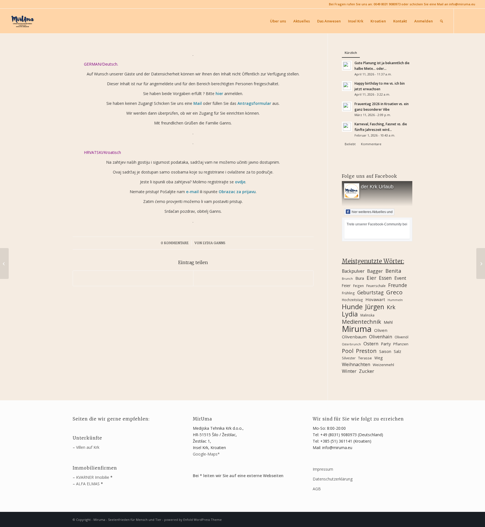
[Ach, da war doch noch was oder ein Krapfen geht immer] (4, 263)
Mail (197, 103)
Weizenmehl (383, 364)
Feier (346, 285)
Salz (397, 351)
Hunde (352, 306)
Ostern (370, 343)
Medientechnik (361, 321)
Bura (359, 278)
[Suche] (441, 21)
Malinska (367, 315)
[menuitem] (278, 21)
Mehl (388, 322)
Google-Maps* (206, 454)
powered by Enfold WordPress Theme (193, 519)
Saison (385, 351)
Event (400, 278)
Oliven (380, 330)
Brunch (347, 279)
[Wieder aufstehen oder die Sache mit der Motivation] (480, 263)
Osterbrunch (351, 344)
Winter (349, 371)
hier (219, 93)
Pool (347, 351)
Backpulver (353, 271)
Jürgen (374, 307)
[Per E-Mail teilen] (253, 278)
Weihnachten (356, 364)
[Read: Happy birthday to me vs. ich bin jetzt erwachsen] (347, 86)
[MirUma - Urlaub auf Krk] (22, 21)
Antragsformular (254, 103)
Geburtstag (370, 292)
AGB (317, 488)
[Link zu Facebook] (462, 21)
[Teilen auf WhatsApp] (133, 278)
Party (386, 343)
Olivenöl (401, 336)
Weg (378, 357)
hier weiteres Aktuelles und (372, 212)
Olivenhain (380, 337)
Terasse (365, 357)
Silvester (349, 358)
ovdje (240, 181)
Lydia (350, 314)
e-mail (192, 191)
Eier (371, 277)
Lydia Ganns (214, 243)
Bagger (375, 271)
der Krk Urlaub (377, 186)
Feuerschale (376, 285)
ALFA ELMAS (88, 483)
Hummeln (395, 300)
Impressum (323, 469)
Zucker (366, 371)
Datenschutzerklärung (333, 479)
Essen (385, 278)
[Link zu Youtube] (471, 21)
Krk (391, 307)
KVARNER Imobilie (92, 477)
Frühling (348, 293)
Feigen (358, 285)
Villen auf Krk (87, 447)
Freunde (397, 285)
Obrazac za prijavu (237, 191)
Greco (394, 292)
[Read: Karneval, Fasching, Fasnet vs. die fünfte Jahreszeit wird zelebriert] (347, 127)
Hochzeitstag (352, 299)
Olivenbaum (354, 336)
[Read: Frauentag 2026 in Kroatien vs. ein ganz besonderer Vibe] (347, 106)
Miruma (357, 329)
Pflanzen (400, 343)
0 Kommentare (175, 243)
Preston (366, 351)
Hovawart (375, 299)
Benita (393, 271)
